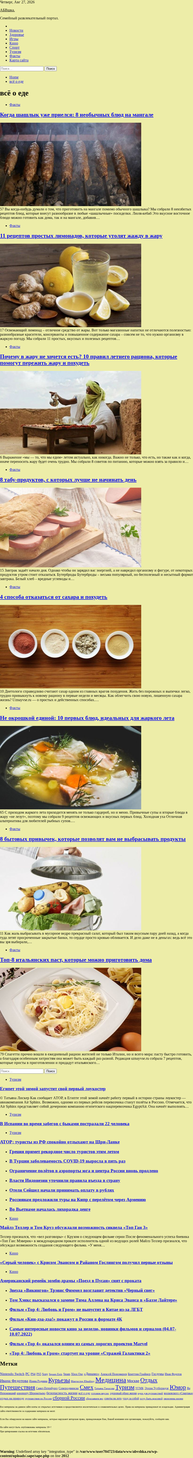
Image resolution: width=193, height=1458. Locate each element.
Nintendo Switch (12, 1374)
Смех (86, 1387)
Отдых (148, 1380)
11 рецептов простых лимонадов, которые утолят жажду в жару (81, 236)
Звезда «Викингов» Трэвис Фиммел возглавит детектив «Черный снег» (82, 1290)
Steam (66, 1374)
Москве (133, 1381)
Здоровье (16, 35)
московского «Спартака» (178, 1393)
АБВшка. (7, 10)
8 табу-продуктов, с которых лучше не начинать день (68, 480)
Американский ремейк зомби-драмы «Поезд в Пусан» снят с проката (70, 1280)
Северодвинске (69, 1388)
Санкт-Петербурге (47, 1388)
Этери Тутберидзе (157, 1388)
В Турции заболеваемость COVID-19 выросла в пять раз (67, 1161)
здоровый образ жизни (123, 1393)
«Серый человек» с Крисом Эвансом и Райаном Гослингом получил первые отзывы (86, 1262)
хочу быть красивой (151, 1398)
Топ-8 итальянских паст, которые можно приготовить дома (76, 960)
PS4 (33, 1374)
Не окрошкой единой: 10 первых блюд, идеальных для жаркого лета (87, 718)
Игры (13, 39)
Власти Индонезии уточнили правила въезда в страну (64, 1180)
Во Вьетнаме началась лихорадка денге (49, 1209)
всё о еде (84, 1393)
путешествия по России (38, 1398)
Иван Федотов (173, 1374)
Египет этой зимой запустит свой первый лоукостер (53, 1088)
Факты (14, 56)
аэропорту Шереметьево (31, 1393)
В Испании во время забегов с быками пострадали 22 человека (64, 1123)
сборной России (69, 1397)
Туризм (15, 52)
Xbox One (77, 1374)
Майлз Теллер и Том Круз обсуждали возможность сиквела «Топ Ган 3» (74, 1227)
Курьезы (59, 1380)
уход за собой (131, 1398)
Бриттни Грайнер (139, 1374)
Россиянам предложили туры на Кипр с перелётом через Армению (77, 1199)
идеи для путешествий (150, 1393)
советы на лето (113, 1398)
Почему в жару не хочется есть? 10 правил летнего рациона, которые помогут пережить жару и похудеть (88, 359)
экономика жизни (173, 1398)
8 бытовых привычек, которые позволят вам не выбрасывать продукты (93, 839)
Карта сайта (18, 60)
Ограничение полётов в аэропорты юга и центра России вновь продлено (83, 1170)
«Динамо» (92, 1374)
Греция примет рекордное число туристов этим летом (64, 1151)
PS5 (38, 1374)
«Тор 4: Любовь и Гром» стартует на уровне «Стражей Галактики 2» (79, 1353)
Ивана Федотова (14, 1381)
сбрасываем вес (94, 1398)
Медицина (110, 1380)
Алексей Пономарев (114, 1374)
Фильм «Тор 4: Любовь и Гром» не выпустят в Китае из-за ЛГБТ (76, 1309)
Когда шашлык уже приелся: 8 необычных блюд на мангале (76, 115)
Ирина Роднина (38, 1381)
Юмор (178, 1387)
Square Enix (55, 1374)
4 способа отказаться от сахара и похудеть (53, 597)
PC (27, 1374)
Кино (13, 43)
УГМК (139, 1388)
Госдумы (158, 1374)
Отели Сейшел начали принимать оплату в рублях (61, 1190)
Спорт (14, 47)
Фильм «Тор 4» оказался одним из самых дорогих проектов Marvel (78, 1343)
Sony (45, 1374)
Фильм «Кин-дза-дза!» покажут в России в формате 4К (65, 1319)
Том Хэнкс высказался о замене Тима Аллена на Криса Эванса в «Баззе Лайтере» (93, 1299)
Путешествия (17, 1387)
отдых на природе (12, 1398)
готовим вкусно (100, 1393)
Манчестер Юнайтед (82, 1381)
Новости (16, 30)
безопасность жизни (61, 1393)
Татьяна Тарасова (104, 1388)
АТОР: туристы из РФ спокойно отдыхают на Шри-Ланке (60, 1141)
